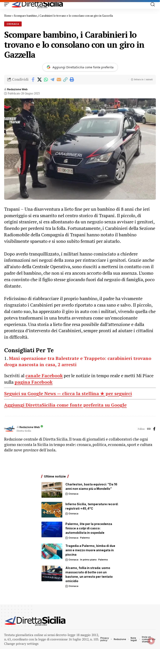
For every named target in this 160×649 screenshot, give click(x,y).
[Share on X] (39, 79)
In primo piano (88, 559)
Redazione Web (17, 89)
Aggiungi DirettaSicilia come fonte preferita (83, 67)
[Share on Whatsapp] (46, 79)
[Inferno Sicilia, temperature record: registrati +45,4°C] (51, 509)
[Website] (149, 429)
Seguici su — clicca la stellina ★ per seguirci (68, 393)
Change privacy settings (21, 643)
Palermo (85, 537)
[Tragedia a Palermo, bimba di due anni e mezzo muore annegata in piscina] (51, 551)
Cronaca (13, 24)
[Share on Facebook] (33, 79)
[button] (7, 4)
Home (7, 16)
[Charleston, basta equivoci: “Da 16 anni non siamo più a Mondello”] (51, 490)
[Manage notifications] (151, 641)
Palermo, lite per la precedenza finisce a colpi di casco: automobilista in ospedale (88, 528)
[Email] (59, 79)
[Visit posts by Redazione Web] (9, 429)
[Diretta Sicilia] (37, 4)
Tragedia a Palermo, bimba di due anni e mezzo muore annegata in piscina (90, 550)
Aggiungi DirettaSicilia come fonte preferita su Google (65, 405)
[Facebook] (154, 429)
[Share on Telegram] (52, 79)
